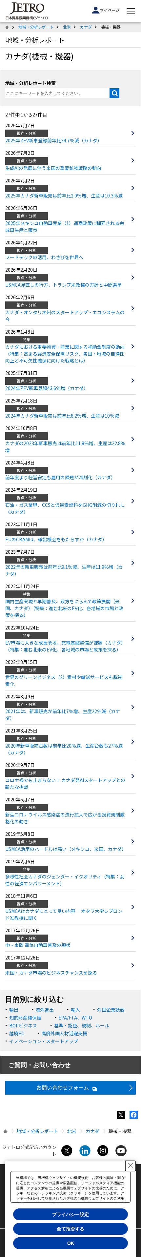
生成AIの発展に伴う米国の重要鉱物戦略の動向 (53, 168)
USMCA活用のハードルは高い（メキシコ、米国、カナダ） (65, 849)
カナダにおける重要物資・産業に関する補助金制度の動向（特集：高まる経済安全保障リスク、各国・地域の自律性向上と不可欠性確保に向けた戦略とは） (65, 353)
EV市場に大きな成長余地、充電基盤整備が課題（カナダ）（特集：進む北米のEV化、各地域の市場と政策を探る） (65, 646)
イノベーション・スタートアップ (43, 1041)
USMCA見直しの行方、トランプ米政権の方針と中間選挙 (63, 284)
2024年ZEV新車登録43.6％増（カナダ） (46, 388)
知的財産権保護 (25, 1017)
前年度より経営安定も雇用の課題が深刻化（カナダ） (60, 477)
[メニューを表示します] (131, 11)
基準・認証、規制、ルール (81, 1025)
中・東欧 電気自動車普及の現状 (37, 945)
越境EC (16, 1033)
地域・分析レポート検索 (30, 83)
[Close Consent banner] (130, 1166)
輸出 (13, 1009)
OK (70, 1243)
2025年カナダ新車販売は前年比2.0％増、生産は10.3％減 (64, 195)
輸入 (75, 1009)
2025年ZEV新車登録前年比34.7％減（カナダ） (53, 140)
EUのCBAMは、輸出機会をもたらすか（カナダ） (56, 539)
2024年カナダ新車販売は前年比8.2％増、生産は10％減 (62, 415)
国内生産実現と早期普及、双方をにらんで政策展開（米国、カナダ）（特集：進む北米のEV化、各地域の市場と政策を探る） (64, 608)
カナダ (86, 27)
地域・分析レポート (36, 27)
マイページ (109, 10)
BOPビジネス (23, 1025)
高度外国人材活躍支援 (64, 1033)
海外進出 (44, 1009)
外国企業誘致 (111, 1009)
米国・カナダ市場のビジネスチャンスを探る (51, 972)
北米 (67, 27)
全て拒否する (70, 1228)
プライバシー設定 (70, 1214)
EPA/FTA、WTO (75, 1017)
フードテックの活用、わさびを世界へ (44, 257)
